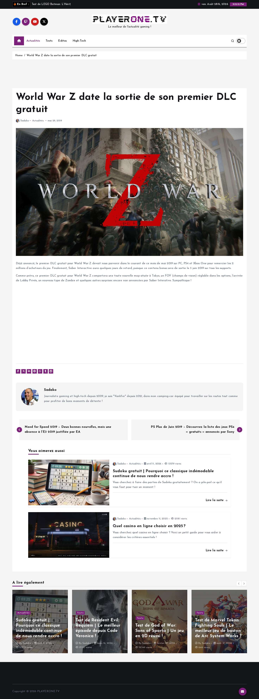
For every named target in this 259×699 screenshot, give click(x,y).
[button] (239, 583)
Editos (62, 40)
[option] (40, 621)
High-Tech (79, 40)
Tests (49, 40)
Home (19, 55)
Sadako (24, 120)
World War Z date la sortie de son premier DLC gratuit (62, 55)
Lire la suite (215, 500)
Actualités (33, 40)
